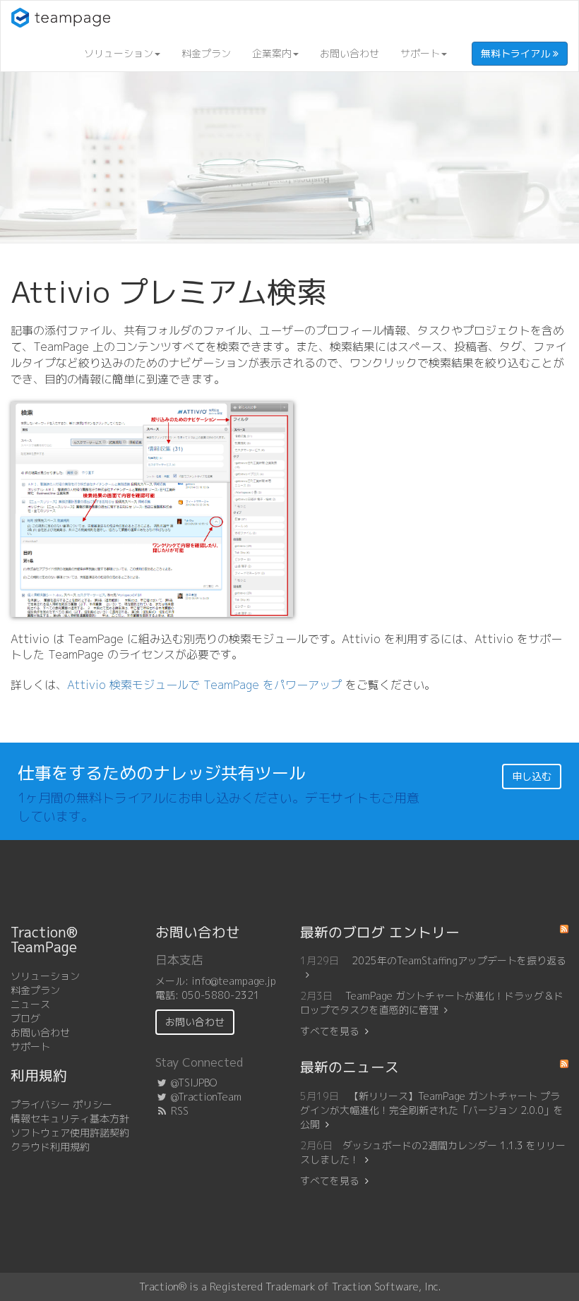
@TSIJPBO (192, 1082)
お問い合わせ (349, 53)
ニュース (30, 1004)
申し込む (531, 776)
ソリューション (118, 53)
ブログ (25, 1018)
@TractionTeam (204, 1096)
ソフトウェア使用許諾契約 (70, 1132)
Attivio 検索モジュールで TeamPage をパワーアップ (204, 685)
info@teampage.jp (233, 981)
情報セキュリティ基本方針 (70, 1118)
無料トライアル (517, 53)
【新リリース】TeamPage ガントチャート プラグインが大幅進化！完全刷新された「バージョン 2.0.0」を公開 (431, 1110)
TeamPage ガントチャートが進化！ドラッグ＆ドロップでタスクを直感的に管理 (431, 1003)
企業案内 (272, 53)
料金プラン (206, 53)
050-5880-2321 (220, 995)
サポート (420, 53)
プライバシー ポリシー (61, 1104)
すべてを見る (329, 1031)
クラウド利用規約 (50, 1146)
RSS (178, 1110)
